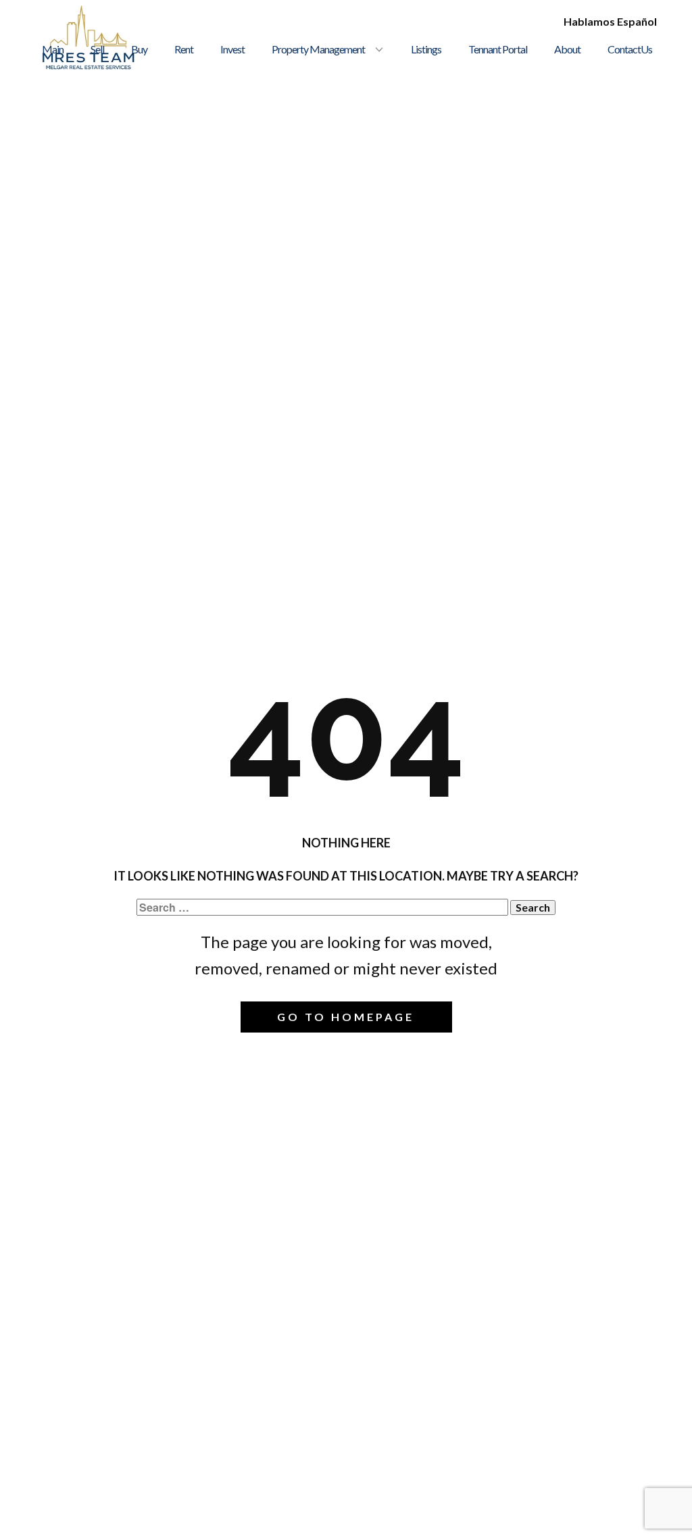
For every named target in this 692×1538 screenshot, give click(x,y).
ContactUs (630, 49)
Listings (426, 49)
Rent (183, 49)
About (567, 49)
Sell (97, 49)
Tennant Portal (497, 49)
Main (53, 49)
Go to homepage (345, 1016)
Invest (232, 49)
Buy (139, 49)
